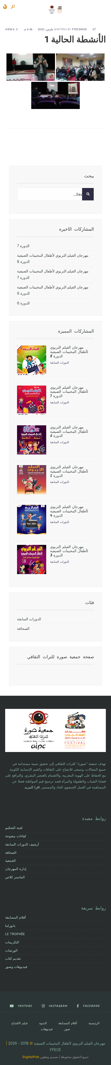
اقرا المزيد (32, 787)
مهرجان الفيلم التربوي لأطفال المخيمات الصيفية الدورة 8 (69, 352)
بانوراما (10, 926)
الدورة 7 (23, 246)
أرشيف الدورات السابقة (22, 844)
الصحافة (23, 629)
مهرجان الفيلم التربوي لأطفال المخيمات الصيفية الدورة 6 (69, 432)
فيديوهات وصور (16, 967)
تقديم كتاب (13, 958)
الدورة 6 (23, 303)
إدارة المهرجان (15, 869)
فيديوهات (47, 1029)
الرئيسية (94, 1023)
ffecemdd (79, 29)
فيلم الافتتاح (19, 1023)
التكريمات (12, 942)
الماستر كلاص (15, 877)
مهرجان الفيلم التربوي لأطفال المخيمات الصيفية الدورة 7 (69, 392)
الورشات (11, 950)
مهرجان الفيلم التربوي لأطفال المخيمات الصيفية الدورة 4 (69, 511)
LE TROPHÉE (15, 934)
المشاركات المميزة (76, 331)
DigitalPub (30, 1057)
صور (67, 1029)
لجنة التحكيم (13, 828)
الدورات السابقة (59, 363)
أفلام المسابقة (15, 917)
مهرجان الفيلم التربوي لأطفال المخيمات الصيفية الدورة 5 (69, 471)
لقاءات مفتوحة (15, 836)
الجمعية (10, 861)
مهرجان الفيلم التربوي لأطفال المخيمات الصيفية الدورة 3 (69, 551)
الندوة (43, 1023)
